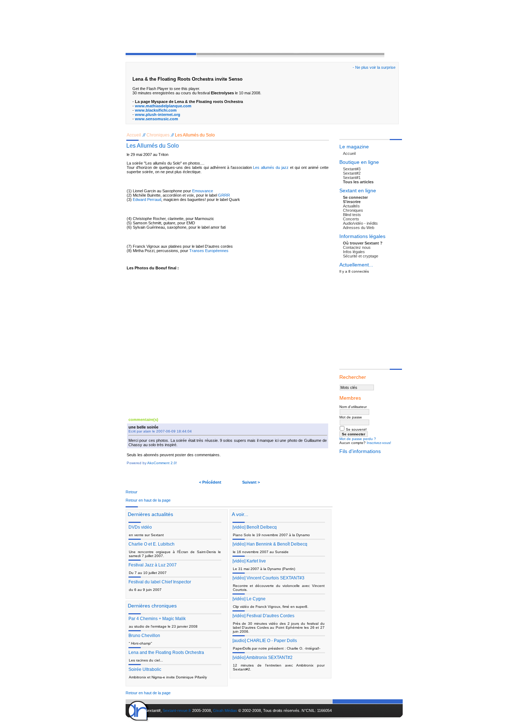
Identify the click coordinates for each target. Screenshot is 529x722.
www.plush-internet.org (157, 114)
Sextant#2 (352, 173)
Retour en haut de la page (148, 500)
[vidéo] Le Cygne (249, 598)
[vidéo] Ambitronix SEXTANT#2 (262, 657)
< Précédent (210, 482)
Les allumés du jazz (271, 167)
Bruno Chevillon (144, 635)
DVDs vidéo (140, 527)
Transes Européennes (209, 250)
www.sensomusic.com (156, 119)
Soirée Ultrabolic (144, 669)
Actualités (351, 206)
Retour (131, 492)
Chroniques (157, 135)
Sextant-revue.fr (177, 710)
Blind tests (352, 214)
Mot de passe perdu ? (357, 439)
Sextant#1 (352, 177)
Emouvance (202, 191)
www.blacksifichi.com (156, 110)
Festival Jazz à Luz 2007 (152, 565)
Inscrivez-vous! (379, 443)
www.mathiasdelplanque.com (163, 106)
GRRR (224, 195)
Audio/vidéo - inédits (360, 223)
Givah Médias (225, 710)
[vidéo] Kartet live (249, 561)
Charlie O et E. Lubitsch (151, 544)
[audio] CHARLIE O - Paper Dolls (264, 640)
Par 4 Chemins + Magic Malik (157, 618)
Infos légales (354, 252)
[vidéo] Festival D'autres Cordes (263, 615)
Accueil (134, 135)
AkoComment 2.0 (161, 463)
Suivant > (251, 482)
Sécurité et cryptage (360, 256)
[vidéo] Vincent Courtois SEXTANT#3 (268, 577)
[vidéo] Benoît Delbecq (254, 527)
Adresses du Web (358, 227)
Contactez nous (357, 247)
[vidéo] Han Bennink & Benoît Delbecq (269, 544)
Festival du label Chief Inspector (159, 581)
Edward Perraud (147, 199)
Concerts (351, 219)
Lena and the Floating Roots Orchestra (166, 652)
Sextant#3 (352, 169)
